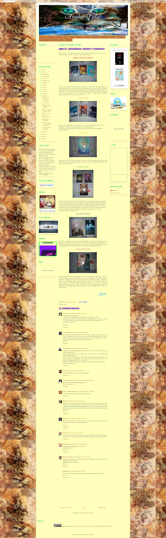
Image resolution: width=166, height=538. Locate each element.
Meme (72, 37)
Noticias (87, 37)
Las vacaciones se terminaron (46, 128)
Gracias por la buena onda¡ (45, 116)
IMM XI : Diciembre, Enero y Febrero (47, 110)
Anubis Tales (57, 11)
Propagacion (121, 37)
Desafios (59, 37)
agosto (44, 82)
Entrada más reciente (65, 507)
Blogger (92, 534)
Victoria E (65, 313)
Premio (112, 37)
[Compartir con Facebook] (85, 302)
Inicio (84, 507)
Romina (65, 401)
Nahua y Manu (67, 444)
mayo (43, 89)
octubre (44, 78)
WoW (61, 40)
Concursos (50, 37)
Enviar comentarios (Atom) (86, 512)
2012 (42, 134)
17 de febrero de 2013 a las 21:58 (77, 418)
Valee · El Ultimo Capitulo (70, 391)
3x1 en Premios (46, 103)
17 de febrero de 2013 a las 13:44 (79, 332)
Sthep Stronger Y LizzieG (70, 380)
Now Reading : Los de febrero (46, 120)
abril (43, 91)
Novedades (95, 37)
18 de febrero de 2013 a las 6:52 (79, 444)
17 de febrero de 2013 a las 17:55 (85, 380)
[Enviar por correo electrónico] (80, 302)
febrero (44, 96)
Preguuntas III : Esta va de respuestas (45, 99)
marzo (44, 93)
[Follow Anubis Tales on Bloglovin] (46, 186)
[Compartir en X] (83, 302)
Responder (65, 327)
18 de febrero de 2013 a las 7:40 (82, 457)
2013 (42, 72)
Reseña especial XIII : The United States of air (46, 124)
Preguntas (104, 37)
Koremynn (65, 418)
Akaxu (64, 433)
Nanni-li (65, 370)
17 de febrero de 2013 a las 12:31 (77, 313)
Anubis (42, 37)
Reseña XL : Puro (46, 113)
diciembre (44, 74)
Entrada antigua (102, 507)
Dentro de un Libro (68, 457)
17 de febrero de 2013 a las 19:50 (76, 401)
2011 (42, 136)
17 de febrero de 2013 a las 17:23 (76, 370)
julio (43, 85)
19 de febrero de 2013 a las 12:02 (76, 471)
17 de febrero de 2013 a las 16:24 (79, 348)
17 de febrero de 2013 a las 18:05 (85, 391)
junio (43, 87)
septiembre (45, 80)
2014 (42, 70)
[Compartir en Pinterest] (86, 302)
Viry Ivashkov (66, 348)
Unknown (114, 190)
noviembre (45, 76)
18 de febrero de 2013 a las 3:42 (75, 433)
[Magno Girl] (119, 80)
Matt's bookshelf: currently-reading (119, 50)
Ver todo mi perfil (114, 192)
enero (43, 131)
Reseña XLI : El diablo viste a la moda (46, 106)
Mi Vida (79, 37)
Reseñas (54, 40)
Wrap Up (68, 40)
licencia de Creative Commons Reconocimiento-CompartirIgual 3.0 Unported (93, 526)
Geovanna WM (67, 332)
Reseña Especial (45, 40)
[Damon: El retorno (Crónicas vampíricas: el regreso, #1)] (119, 64)
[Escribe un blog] (81, 302)
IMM (65, 37)
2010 (42, 139)
